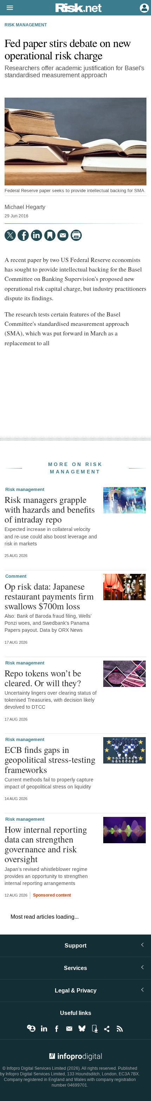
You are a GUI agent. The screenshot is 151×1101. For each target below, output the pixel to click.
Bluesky (82, 1028)
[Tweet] (10, 235)
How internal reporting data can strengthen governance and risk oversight (46, 844)
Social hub (107, 1028)
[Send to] (62, 235)
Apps (94, 1028)
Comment (15, 576)
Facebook (56, 1028)
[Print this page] (76, 235)
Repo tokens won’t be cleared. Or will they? (43, 678)
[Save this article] (49, 235)
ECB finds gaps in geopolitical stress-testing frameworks (50, 759)
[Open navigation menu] (6, 8)
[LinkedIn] (36, 235)
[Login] (143, 7)
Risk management (26, 25)
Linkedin (44, 1028)
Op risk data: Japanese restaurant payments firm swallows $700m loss (49, 596)
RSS (120, 1028)
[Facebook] (23, 235)
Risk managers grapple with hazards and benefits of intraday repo (50, 509)
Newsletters (69, 1028)
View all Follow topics (31, 1028)
